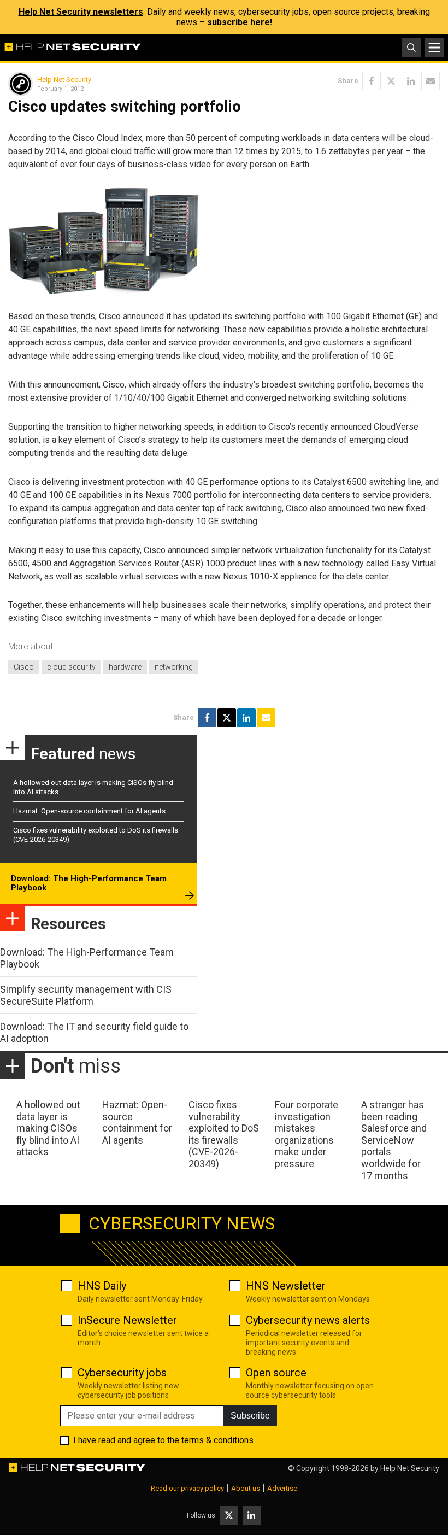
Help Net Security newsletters (81, 12)
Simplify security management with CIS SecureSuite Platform (86, 995)
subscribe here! (239, 22)
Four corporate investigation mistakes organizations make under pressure (306, 1134)
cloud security (71, 667)
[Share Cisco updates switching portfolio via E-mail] (430, 81)
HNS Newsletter (286, 1285)
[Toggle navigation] (434, 47)
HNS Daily (102, 1285)
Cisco (24, 667)
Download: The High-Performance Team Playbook (89, 883)
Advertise (282, 1488)
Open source (276, 1372)
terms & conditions (217, 1440)
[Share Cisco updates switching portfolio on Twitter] (391, 81)
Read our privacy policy (187, 1488)
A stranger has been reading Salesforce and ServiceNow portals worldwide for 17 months (394, 1140)
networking (174, 667)
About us (245, 1488)
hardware (125, 667)
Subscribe (250, 1415)
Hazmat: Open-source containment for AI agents (89, 811)
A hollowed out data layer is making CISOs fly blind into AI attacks (48, 1128)
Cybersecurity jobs (122, 1372)
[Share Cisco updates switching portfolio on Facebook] (371, 81)
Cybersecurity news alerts (308, 1320)
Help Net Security (64, 79)
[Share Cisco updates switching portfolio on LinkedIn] (411, 81)
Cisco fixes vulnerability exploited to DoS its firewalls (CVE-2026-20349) (223, 1134)
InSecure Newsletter (127, 1320)
